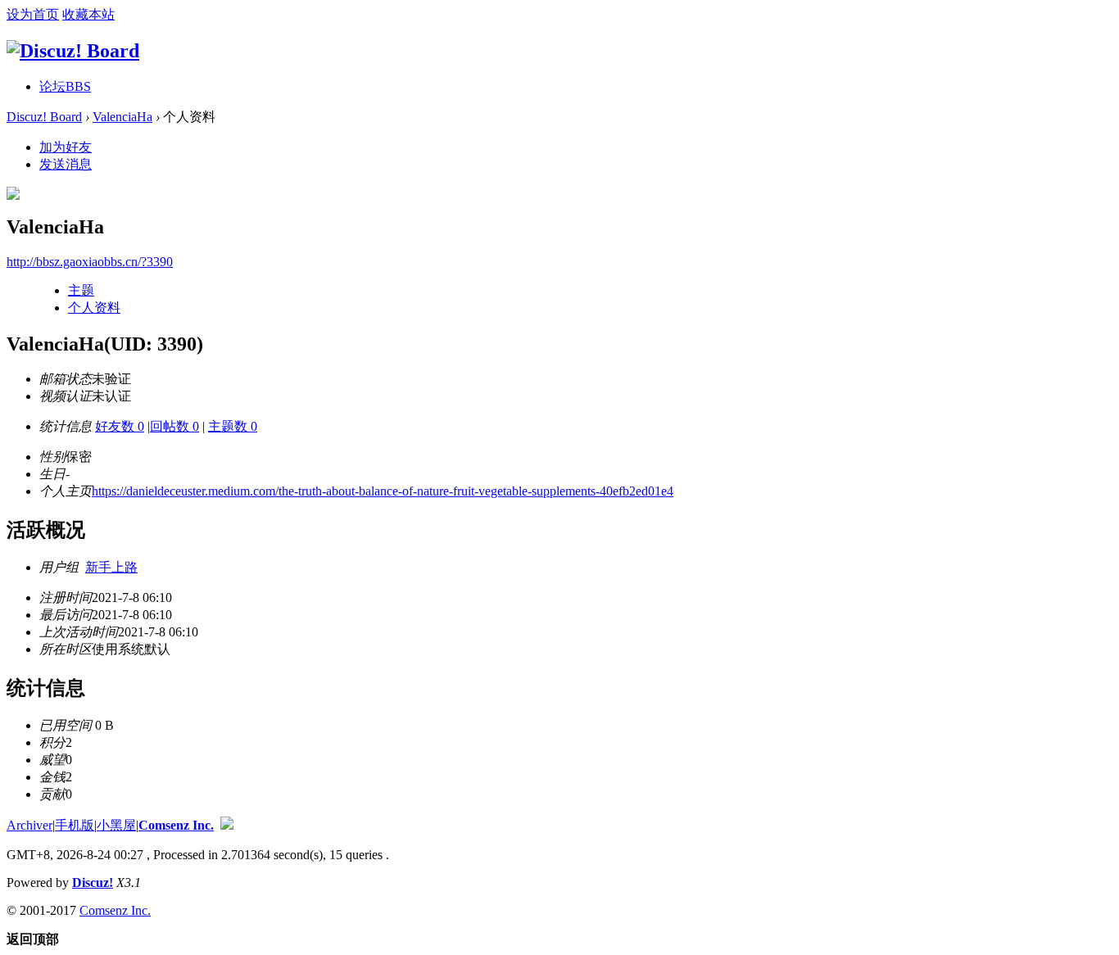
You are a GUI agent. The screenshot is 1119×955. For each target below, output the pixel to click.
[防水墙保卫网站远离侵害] (226, 825)
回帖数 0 (174, 426)
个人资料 (94, 308)
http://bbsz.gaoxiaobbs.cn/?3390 (90, 262)
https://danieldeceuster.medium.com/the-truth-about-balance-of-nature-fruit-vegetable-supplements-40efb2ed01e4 (382, 491)
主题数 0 (232, 426)
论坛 (65, 86)
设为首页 (33, 14)
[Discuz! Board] (73, 50)
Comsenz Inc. (176, 825)
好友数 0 (119, 426)
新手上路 (111, 567)
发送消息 (65, 164)
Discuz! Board (44, 117)
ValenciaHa (122, 117)
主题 (81, 290)
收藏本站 (88, 14)
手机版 (74, 825)
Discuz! (92, 882)
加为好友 (65, 147)
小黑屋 (116, 825)
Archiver (29, 825)
